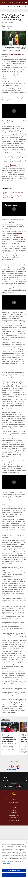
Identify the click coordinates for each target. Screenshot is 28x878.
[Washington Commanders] (14, 793)
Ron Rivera (13, 165)
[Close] (26, 842)
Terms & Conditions (14, 802)
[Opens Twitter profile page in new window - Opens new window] (8, 28)
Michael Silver (10, 25)
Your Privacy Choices (14, 815)
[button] (14, 111)
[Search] (23, 2)
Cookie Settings (14, 817)
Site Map (14, 810)
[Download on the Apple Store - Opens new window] (8, 786)
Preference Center (14, 820)
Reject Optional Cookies (14, 870)
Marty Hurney (19, 237)
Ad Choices (14, 812)
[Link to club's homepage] (3, 2)
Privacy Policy (14, 804)
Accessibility (14, 807)
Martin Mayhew (19, 233)
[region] (14, 859)
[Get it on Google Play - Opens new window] (19, 787)
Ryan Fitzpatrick (15, 54)
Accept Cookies (14, 875)
